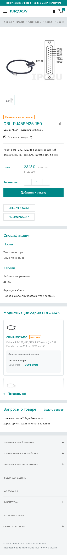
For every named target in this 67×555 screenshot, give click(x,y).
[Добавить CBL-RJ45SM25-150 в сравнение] (61, 124)
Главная (7, 21)
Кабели (49, 21)
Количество (10, 182)
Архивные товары (13, 515)
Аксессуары (34, 21)
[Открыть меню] (5, 11)
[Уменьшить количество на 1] (27, 182)
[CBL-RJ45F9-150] (11, 328)
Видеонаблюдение (14, 477)
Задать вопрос (54, 409)
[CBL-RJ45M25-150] (11, 386)
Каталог (19, 21)
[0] (61, 11)
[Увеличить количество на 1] (46, 182)
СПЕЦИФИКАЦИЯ (19, 208)
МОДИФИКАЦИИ (19, 217)
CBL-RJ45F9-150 (16, 337)
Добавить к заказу (33, 192)
